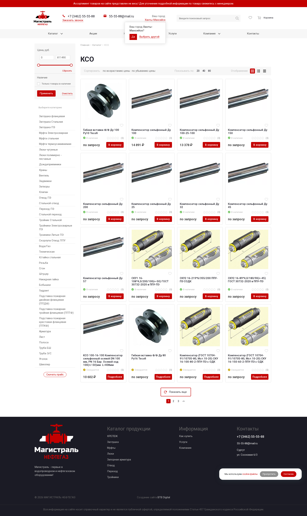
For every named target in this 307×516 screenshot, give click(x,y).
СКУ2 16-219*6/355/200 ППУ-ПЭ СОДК (199, 280)
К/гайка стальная (50, 257)
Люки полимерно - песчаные (50, 157)
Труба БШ (45, 348)
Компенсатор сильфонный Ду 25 (151, 205)
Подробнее (115, 376)
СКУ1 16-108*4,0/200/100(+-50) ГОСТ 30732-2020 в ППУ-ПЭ (149, 281)
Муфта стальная (49, 138)
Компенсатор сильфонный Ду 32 (199, 205)
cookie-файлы (250, 474)
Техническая (47, 251)
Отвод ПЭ (45, 197)
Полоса (44, 342)
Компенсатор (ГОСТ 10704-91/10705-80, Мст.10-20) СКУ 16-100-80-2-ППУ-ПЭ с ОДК (199, 358)
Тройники (113, 477)
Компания (185, 447)
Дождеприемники (50, 164)
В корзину (114, 144)
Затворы (44, 186)
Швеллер (44, 364)
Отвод (111, 465)
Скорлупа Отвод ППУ (52, 240)
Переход (112, 471)
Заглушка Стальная (51, 121)
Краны (43, 170)
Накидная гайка (49, 279)
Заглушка (113, 442)
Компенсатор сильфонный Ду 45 (247, 205)
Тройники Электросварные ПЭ (55, 227)
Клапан (43, 192)
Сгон (42, 268)
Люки (110, 453)
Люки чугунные (48, 149)
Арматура (45, 331)
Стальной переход (50, 214)
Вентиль (44, 175)
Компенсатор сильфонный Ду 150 (247, 131)
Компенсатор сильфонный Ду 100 (151, 131)
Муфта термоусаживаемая (55, 144)
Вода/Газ (44, 246)
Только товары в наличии (56, 83)
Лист (42, 336)
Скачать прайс (55, 374)
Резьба (43, 262)
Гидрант (44, 290)
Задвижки (45, 181)
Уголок (43, 359)
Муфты (111, 447)
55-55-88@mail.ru (247, 443)
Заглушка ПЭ (47, 127)
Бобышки (45, 284)
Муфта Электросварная (53, 133)
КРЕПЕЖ (112, 436)
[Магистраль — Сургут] (43, 18)
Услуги (183, 442)
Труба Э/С (45, 353)
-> (183, 401)
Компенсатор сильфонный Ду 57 (102, 280)
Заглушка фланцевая (52, 116)
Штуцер (44, 273)
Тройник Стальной (50, 220)
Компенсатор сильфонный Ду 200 (102, 205)
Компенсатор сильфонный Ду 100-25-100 (199, 131)
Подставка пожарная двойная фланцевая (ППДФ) (52, 299)
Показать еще (178, 392)
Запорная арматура (119, 459)
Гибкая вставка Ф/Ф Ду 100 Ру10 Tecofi (101, 131)
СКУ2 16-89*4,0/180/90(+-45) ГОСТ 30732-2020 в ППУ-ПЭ (247, 280)
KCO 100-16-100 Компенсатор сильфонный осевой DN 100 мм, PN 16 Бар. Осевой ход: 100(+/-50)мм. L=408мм (103, 360)
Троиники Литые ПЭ (51, 234)
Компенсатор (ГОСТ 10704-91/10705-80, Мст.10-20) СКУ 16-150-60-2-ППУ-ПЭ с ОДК (247, 358)
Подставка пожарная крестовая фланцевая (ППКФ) (52, 322)
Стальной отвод (49, 203)
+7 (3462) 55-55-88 (250, 436)
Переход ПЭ (46, 209)
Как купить (186, 436)
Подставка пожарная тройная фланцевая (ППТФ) (56, 310)
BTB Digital (164, 497)
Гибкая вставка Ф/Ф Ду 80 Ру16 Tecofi (148, 357)
